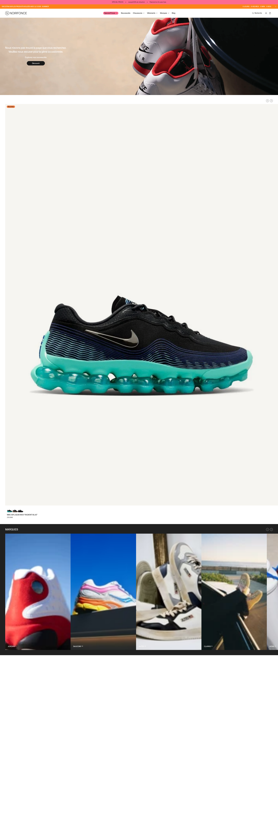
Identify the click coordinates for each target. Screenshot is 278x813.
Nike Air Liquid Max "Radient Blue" (22, 515)
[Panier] (270, 13)
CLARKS (207, 646)
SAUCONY (77, 646)
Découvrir (36, 63)
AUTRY (141, 646)
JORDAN (11, 646)
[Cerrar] (275, 6)
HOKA (271, 646)
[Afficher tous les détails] (38, 592)
